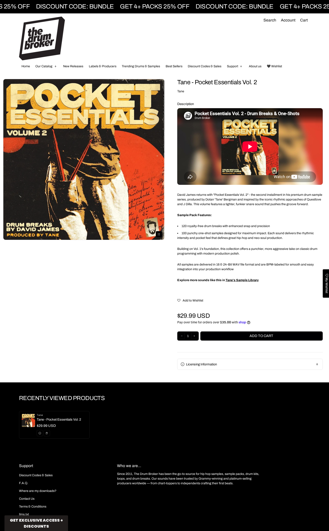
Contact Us (26, 498)
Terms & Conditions (32, 506)
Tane (180, 91)
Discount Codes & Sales (36, 475)
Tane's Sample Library (242, 280)
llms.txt (24, 514)
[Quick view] (40, 433)
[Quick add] (47, 433)
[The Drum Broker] (42, 38)
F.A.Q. (23, 483)
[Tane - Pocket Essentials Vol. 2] (54, 424)
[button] (269, 20)
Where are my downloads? (37, 491)
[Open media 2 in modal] (83, 159)
